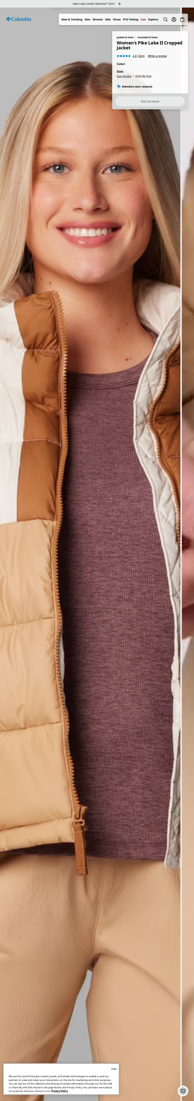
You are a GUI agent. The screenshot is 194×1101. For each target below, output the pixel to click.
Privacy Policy (59, 1091)
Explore (153, 19)
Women (98, 19)
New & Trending (71, 19)
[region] (97, 554)
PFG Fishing (130, 19)
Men (87, 19)
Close (114, 1068)
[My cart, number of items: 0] (182, 19)
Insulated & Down (148, 37)
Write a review (157, 56)
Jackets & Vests (125, 37)
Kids (108, 19)
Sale (143, 19)
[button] (183, 1091)
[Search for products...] (165, 19)
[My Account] (174, 19)
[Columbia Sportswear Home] (18, 19)
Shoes (117, 19)
